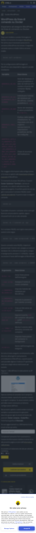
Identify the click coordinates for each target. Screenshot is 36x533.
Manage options (9, 528)
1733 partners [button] (12, 512)
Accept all (27, 528)
